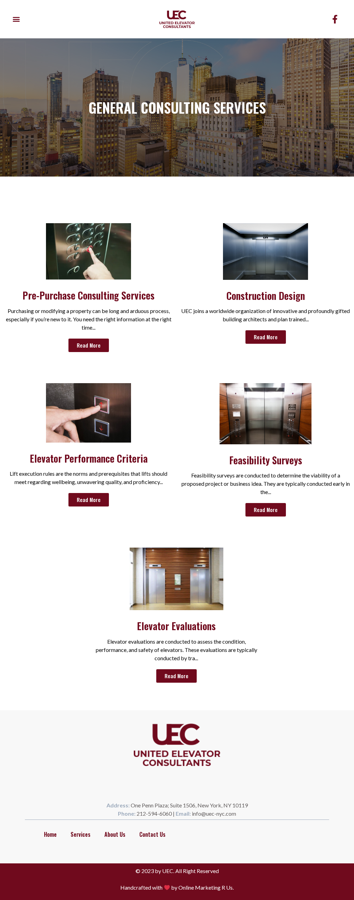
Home (50, 834)
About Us (114, 834)
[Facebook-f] (335, 19)
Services (81, 834)
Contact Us (152, 834)
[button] (16, 19)
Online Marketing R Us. (206, 887)
